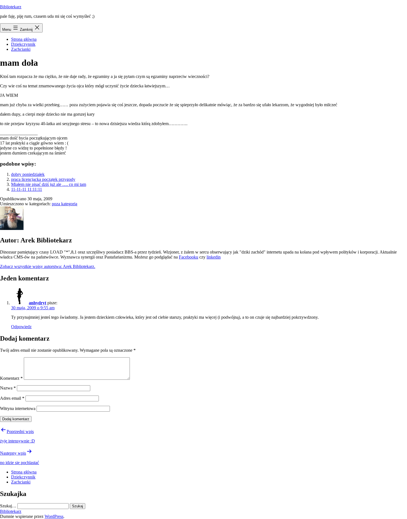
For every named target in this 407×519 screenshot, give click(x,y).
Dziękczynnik (23, 44)
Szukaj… (8, 505)
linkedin (214, 257)
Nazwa (8, 388)
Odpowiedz (21, 326)
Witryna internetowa (17, 408)
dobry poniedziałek (28, 174)
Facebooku (188, 257)
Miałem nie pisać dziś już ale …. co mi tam (48, 184)
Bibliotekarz (10, 6)
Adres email (12, 398)
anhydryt (37, 302)
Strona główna (24, 39)
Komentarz (11, 378)
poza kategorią (64, 203)
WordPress (54, 516)
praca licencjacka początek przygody (43, 179)
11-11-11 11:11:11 (26, 189)
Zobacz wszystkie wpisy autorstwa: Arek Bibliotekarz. (47, 266)
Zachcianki (20, 49)
